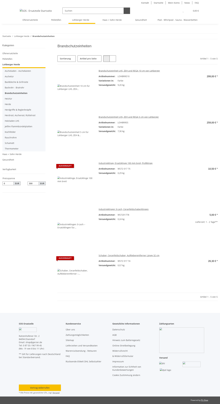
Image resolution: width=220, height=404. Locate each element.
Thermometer (12, 148)
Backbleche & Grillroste (16, 82)
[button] (177, 11)
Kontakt (145, 2)
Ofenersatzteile (10, 53)
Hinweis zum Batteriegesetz (126, 340)
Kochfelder (10, 132)
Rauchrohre (11, 137)
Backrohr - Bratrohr (14, 87)
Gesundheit (8, 159)
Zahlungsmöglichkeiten (77, 334)
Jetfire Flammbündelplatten (18, 126)
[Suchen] (127, 11)
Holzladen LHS (12, 120)
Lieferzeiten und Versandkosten (82, 345)
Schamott (9, 143)
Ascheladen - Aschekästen (18, 70)
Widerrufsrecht (120, 350)
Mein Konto (174, 2)
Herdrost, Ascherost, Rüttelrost (20, 115)
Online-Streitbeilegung (123, 345)
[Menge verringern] (183, 231)
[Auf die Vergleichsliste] (81, 166)
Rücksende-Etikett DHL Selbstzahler (83, 361)
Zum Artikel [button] (199, 178)
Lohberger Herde (11, 64)
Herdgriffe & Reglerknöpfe (18, 109)
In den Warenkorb (199, 240)
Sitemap (70, 340)
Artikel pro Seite (88, 58)
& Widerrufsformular (122, 356)
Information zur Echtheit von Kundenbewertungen (126, 368)
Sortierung (65, 58)
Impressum (118, 361)
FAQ (197, 2)
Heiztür (8, 98)
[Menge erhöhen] (215, 231)
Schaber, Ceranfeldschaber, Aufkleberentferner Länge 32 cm (129, 255)
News (187, 2)
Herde (8, 104)
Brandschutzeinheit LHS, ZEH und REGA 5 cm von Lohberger (129, 117)
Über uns (70, 329)
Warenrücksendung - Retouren (81, 350)
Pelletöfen (7, 58)
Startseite (158, 2)
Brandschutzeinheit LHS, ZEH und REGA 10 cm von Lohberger (129, 70)
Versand (56, 392)
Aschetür (9, 76)
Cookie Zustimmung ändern (126, 375)
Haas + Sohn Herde (12, 154)
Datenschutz (118, 329)
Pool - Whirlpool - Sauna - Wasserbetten (178, 19)
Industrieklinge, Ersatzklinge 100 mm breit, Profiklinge (126, 163)
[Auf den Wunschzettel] (88, 166)
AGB (114, 334)
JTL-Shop (204, 400)
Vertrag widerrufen (40, 387)
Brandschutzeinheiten (16, 93)
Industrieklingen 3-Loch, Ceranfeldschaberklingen (124, 209)
